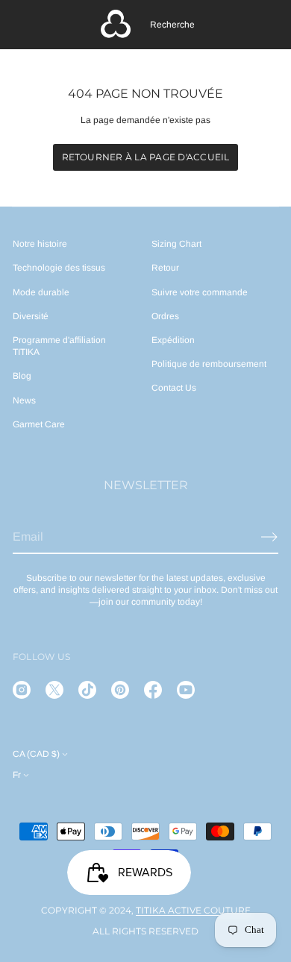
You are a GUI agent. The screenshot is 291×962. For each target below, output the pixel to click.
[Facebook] (153, 689)
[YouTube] (185, 689)
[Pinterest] (120, 689)
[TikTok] (87, 689)
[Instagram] (21, 689)
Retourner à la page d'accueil (146, 157)
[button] (172, 24)
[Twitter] (54, 689)
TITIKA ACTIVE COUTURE (193, 910)
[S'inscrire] (269, 537)
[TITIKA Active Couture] (116, 25)
